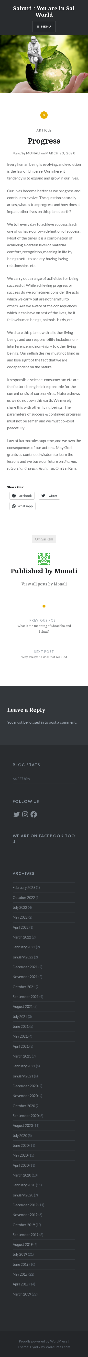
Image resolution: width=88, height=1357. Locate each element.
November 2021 (25, 977)
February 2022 (24, 947)
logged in (36, 722)
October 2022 (24, 897)
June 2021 (21, 1026)
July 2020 (20, 1135)
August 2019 (23, 1244)
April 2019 (21, 1284)
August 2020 (23, 1125)
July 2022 (20, 907)
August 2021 (23, 1006)
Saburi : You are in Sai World (44, 11)
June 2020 (21, 1145)
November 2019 (25, 1215)
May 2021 (20, 1036)
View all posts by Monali (44, 584)
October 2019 (24, 1225)
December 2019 (25, 1205)
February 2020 (24, 1185)
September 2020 (26, 1116)
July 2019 (20, 1254)
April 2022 (21, 927)
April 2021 (21, 1046)
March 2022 (22, 937)
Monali (33, 153)
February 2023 (24, 887)
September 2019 (26, 1235)
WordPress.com (58, 1347)
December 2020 (25, 1086)
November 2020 (25, 1096)
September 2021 (26, 997)
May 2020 (20, 1155)
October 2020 (24, 1106)
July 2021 (20, 1016)
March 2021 (22, 1056)
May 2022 (20, 917)
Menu (46, 26)
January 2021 (23, 1076)
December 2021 (25, 967)
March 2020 (22, 1175)
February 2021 (24, 1066)
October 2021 (24, 987)
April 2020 (21, 1165)
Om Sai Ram (44, 539)
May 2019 (20, 1274)
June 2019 (21, 1264)
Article (43, 130)
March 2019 (22, 1294)
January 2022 (23, 957)
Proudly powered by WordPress (43, 1341)
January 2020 (23, 1195)
